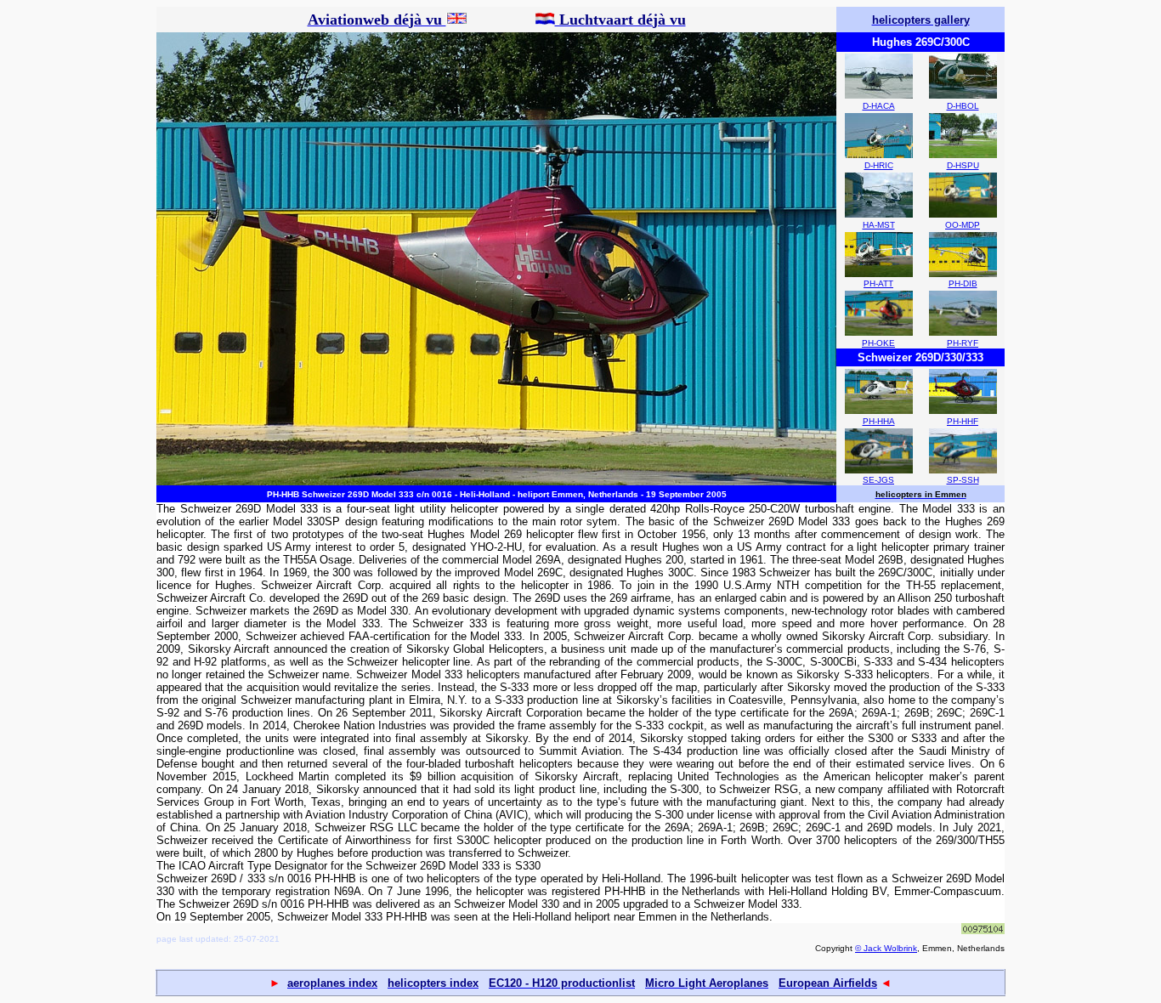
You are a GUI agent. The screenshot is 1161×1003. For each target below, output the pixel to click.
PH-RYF (962, 343)
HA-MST (879, 225)
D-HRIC (878, 165)
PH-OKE (878, 343)
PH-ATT (878, 283)
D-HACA (879, 105)
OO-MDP (962, 225)
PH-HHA (879, 421)
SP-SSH (963, 479)
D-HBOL (963, 105)
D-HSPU (963, 165)
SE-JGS (878, 479)
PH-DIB (963, 283)
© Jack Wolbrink (886, 948)
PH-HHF (962, 421)
